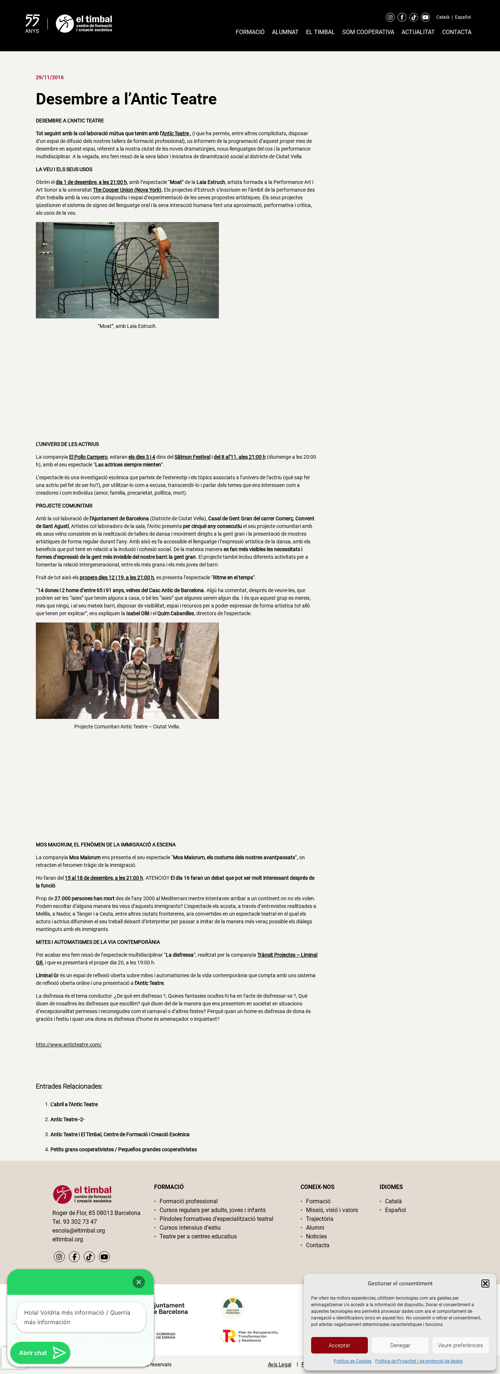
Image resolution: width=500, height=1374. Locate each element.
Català (442, 17)
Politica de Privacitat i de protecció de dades (419, 1361)
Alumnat (285, 32)
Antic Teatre (175, 133)
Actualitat (418, 32)
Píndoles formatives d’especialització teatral (216, 1218)
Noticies (316, 1236)
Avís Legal (279, 1364)
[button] (485, 1283)
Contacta (456, 32)
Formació (250, 32)
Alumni (315, 1227)
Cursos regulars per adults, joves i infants (213, 1210)
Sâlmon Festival (192, 457)
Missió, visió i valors (332, 1210)
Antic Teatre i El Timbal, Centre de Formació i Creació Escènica (120, 1134)
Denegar (400, 1345)
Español (463, 17)
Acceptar (339, 1345)
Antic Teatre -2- (68, 1119)
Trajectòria (319, 1218)
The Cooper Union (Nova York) (127, 190)
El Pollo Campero (88, 457)
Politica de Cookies (353, 1361)
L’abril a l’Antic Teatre (74, 1104)
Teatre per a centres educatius (198, 1236)
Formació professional (189, 1201)
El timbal (320, 32)
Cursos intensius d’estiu (190, 1227)
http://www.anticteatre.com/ (69, 1045)
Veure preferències (460, 1345)
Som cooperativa (368, 32)
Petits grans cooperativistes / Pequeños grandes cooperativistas (124, 1149)
